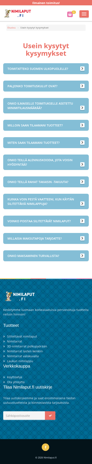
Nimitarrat (14, 341)
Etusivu (11, 27)
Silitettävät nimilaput (22, 336)
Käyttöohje (14, 377)
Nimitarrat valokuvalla (23, 356)
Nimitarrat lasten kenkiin (25, 351)
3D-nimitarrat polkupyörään (27, 346)
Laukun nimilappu (20, 361)
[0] (70, 14)
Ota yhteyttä (16, 382)
